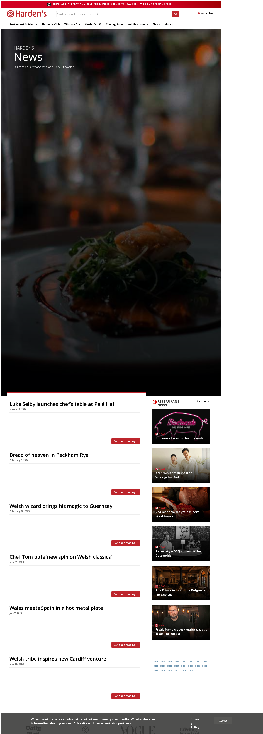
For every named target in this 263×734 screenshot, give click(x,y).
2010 (155, 670)
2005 (190, 670)
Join (211, 13)
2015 (176, 666)
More (168, 24)
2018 (155, 666)
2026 (155, 661)
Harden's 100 (93, 24)
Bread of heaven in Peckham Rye (49, 454)
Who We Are (72, 24)
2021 (190, 661)
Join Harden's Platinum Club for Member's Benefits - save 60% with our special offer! (112, 4)
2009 (162, 670)
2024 (169, 661)
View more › (203, 401)
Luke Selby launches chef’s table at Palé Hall (62, 404)
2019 (204, 661)
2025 (162, 661)
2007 (176, 670)
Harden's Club (51, 24)
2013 (190, 666)
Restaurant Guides (21, 24)
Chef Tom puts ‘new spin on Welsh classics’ (60, 556)
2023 (176, 661)
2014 (183, 666)
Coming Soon (114, 24)
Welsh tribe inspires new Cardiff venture (57, 658)
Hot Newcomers (137, 24)
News (156, 24)
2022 (183, 661)
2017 (162, 666)
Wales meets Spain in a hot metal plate (56, 607)
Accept (223, 720)
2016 (169, 666)
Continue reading (125, 441)
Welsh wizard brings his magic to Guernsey (60, 506)
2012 (197, 666)
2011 (204, 666)
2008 (169, 670)
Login (203, 13)
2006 (183, 670)
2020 (197, 661)
